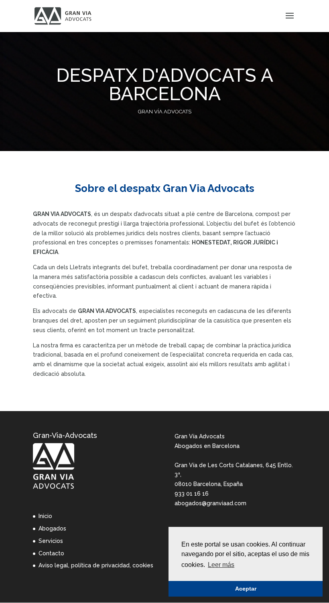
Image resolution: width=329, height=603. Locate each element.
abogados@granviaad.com (210, 503)
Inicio (45, 516)
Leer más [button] (221, 564)
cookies (142, 565)
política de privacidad (100, 565)
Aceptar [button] (245, 588)
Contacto (51, 553)
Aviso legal (53, 565)
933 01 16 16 (192, 493)
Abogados (52, 528)
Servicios (51, 541)
